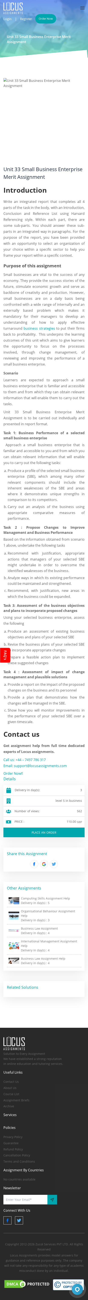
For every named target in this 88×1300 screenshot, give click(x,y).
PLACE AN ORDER (44, 832)
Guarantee (11, 1143)
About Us (9, 1088)
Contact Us (11, 1082)
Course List (11, 1094)
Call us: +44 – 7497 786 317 (24, 759)
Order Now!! (13, 773)
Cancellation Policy (16, 1155)
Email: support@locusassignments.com (35, 765)
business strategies (39, 328)
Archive (8, 1106)
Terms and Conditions (19, 1161)
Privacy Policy (12, 1137)
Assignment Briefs (16, 1100)
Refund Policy (13, 1149)
